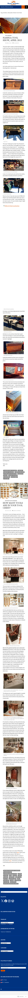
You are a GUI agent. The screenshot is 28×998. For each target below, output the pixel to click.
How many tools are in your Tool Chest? (13, 505)
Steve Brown (18, 880)
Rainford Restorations (7, 7)
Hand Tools (18, 877)
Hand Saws (12, 877)
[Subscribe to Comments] (1, 982)
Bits (10, 875)
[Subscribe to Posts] (1, 979)
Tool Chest (6, 478)
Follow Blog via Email (6, 960)
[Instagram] (9, 901)
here (18, 852)
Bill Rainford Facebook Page (8, 911)
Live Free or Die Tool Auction (10, 473)
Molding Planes (12, 878)
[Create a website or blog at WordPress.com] (1, 989)
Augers (19, 873)
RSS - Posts (4, 979)
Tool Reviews (8, 35)
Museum (15, 500)
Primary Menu (26, 7)
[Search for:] (14, 892)
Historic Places (9, 500)
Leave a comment (17, 510)
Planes (11, 880)
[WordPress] (12, 901)
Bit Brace (6, 875)
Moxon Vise (20, 473)
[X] (2, 901)
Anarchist (20, 470)
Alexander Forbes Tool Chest (10, 470)
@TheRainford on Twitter (7, 928)
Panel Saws (6, 880)
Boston (15, 875)
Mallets (5, 878)
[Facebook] (5, 901)
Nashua (5, 475)
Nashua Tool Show (13, 475)
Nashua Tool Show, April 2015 (12, 39)
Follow (3, 970)
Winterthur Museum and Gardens (11, 883)
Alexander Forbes (7, 872)
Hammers (6, 877)
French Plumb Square (19, 472)
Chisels (19, 875)
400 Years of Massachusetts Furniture (12, 870)
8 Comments (16, 43)
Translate (11, 924)
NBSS (19, 878)
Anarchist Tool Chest (8, 472)
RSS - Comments (5, 982)
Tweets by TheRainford (6, 931)
